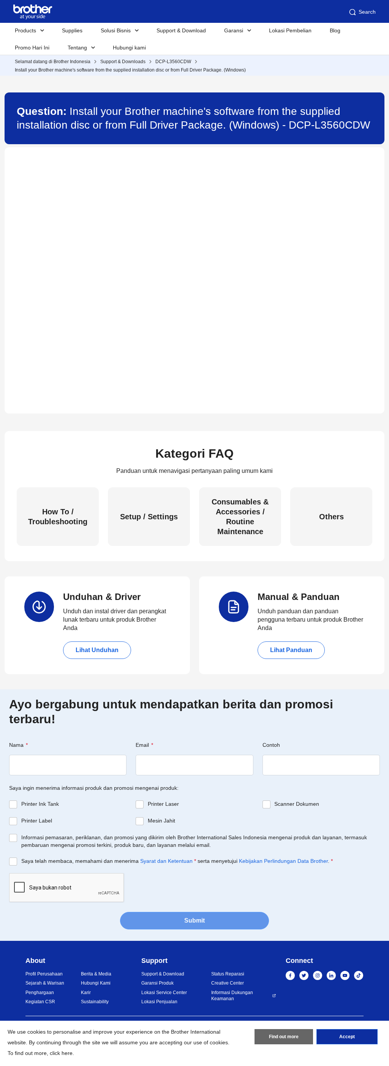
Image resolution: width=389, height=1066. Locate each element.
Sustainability (95, 1001)
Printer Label (36, 821)
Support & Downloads (122, 61)
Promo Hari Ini (32, 48)
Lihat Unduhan (97, 650)
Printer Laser (163, 804)
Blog (335, 30)
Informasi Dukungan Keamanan (232, 996)
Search (367, 12)
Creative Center (227, 983)
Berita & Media (96, 974)
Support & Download (181, 30)
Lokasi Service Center (164, 992)
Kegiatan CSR (40, 1001)
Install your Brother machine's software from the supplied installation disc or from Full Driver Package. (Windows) (130, 70)
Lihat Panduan (291, 650)
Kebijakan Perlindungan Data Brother (283, 861)
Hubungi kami (129, 48)
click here (61, 1053)
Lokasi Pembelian (290, 30)
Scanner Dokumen (296, 804)
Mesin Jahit (161, 821)
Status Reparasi (227, 974)
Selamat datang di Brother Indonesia (52, 61)
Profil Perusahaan (44, 974)
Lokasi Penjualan (159, 1001)
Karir (86, 992)
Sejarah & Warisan (44, 983)
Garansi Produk (157, 983)
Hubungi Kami (96, 983)
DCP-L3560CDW (173, 61)
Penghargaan (39, 992)
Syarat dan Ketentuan (166, 861)
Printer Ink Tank (40, 804)
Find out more (284, 1036)
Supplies (72, 30)
